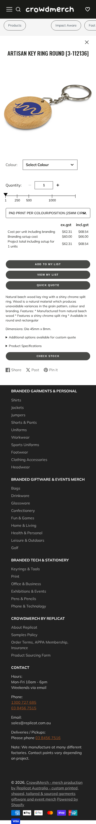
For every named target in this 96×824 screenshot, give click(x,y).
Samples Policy (24, 634)
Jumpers (18, 415)
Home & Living (23, 525)
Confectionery (23, 510)
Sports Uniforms (25, 444)
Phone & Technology (28, 606)
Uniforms (19, 429)
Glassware (20, 503)
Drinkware (20, 495)
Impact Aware (66, 25)
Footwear (19, 452)
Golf (14, 547)
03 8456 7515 (23, 708)
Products (14, 25)
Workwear (20, 437)
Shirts (16, 400)
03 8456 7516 (48, 737)
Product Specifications (25, 346)
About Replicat (24, 627)
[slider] (5, 194)
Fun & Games (22, 518)
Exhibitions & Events (28, 591)
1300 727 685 (23, 702)
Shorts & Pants (24, 422)
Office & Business (26, 583)
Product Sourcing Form (31, 655)
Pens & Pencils (23, 598)
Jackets (17, 407)
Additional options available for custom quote (42, 337)
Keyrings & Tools (25, 569)
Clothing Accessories (29, 459)
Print (15, 576)
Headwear (20, 467)
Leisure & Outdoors (27, 540)
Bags (15, 488)
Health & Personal (26, 532)
